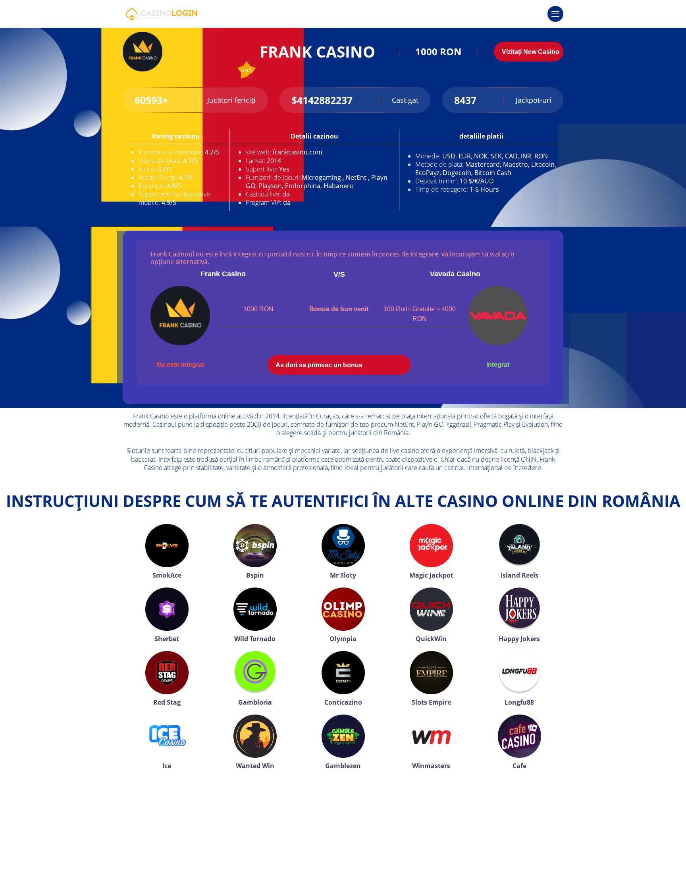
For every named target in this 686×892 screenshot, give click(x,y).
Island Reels (519, 575)
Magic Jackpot (431, 575)
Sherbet (166, 638)
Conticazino (343, 702)
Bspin (255, 575)
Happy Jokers (519, 638)
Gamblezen (343, 765)
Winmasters (431, 765)
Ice (166, 765)
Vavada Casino (455, 274)
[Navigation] (555, 14)
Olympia (343, 638)
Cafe (519, 765)
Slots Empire (431, 702)
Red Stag (167, 702)
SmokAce (166, 575)
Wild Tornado (255, 638)
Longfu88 (519, 702)
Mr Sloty (343, 575)
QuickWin (431, 638)
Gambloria (255, 702)
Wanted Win (255, 765)
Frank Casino (223, 274)
